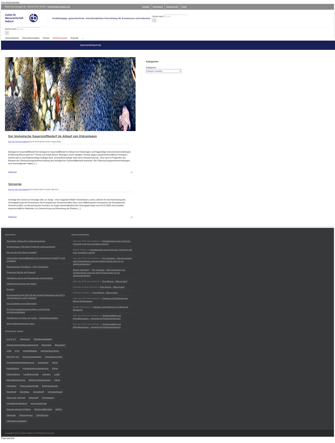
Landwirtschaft (31, 374)
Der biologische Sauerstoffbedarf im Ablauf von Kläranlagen (52, 136)
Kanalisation (12, 368)
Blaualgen (60, 345)
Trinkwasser (48, 397)
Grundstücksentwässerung (20, 362)
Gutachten (43, 362)
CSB (8, 351)
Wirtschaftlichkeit (43, 409)
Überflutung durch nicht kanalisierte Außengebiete (30, 278)
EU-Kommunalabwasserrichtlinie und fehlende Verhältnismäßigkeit (28, 310)
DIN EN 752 (12, 357)
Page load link (7, 438)
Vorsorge (15, 184)
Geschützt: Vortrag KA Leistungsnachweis (26, 241)
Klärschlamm (13, 374)
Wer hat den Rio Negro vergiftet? (22, 252)
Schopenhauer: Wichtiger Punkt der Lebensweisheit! (31, 247)
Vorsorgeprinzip (38, 403)
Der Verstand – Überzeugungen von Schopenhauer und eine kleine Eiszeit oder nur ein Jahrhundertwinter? (102, 261)
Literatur (46, 374)
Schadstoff (38, 392)
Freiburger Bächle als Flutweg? (21, 272)
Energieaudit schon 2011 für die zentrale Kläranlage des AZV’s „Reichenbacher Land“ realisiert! (36, 296)
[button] (82, 37)
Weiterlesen (12, 172)
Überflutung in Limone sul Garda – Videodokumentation (32, 318)
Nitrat (57, 380)
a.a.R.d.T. (11, 339)
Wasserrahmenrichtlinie (18, 409)
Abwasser (25, 339)
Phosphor (11, 386)
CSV (17, 351)
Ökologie (11, 415)
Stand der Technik (15, 397)
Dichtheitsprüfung (50, 351)
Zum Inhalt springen (10, 2)
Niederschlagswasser (40, 380)
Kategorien (151, 67)
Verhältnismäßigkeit (16, 403)
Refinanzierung (50, 386)
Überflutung (42, 415)
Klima (55, 368)
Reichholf (11, 392)
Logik (57, 374)
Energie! (10, 289)
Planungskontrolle (29, 386)
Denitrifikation (30, 351)
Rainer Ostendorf (81, 270)
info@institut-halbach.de (59, 7)
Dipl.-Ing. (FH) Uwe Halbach (18, 142)
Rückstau (24, 392)
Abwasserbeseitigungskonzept (22, 345)
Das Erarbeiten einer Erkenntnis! (22, 304)
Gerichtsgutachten (31, 357)
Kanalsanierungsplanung (36, 368)
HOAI (55, 362)
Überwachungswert (16, 421)
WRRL (58, 409)
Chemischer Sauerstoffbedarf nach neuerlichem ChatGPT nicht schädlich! (36, 259)
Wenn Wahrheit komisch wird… (21, 324)
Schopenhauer (55, 392)
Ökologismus (26, 415)
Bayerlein (46, 345)
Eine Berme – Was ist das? (114, 281)
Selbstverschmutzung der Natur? (22, 284)
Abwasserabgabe (43, 339)
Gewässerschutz (53, 357)
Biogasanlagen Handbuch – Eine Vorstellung (27, 267)
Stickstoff (33, 397)
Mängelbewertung (15, 380)
